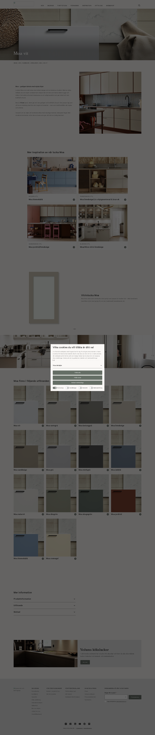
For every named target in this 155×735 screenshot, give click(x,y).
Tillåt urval (77, 377)
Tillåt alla (77, 372)
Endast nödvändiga (77, 382)
